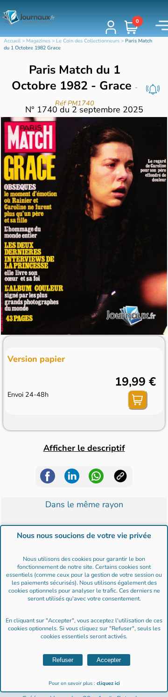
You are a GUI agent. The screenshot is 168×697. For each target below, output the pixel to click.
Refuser (62, 659)
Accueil (12, 40)
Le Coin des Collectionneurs (87, 40)
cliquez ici (108, 683)
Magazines (38, 40)
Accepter (109, 659)
